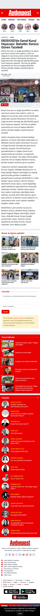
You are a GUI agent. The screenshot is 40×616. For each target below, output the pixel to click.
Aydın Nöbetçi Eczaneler (11, 560)
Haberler (4, 37)
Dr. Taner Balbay (17, 476)
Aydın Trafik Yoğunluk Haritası (13, 566)
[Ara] (38, 13)
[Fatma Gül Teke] (5, 514)
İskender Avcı (16, 484)
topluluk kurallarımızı (19, 318)
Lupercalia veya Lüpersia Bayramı (22, 506)
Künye (19, 584)
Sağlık (15, 582)
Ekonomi (23, 582)
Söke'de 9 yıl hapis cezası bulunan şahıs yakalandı (28, 248)
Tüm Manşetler (8, 571)
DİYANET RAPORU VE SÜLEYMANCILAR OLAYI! (19, 405)
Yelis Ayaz (14, 467)
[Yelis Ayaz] (5, 468)
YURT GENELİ (21, 20)
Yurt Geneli (19, 580)
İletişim (26, 584)
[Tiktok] (26, 554)
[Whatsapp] (33, 554)
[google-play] (28, 592)
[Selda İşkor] (5, 495)
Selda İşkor (15, 494)
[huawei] (20, 597)
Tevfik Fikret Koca (17, 449)
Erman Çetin (15, 530)
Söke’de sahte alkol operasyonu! (26, 281)
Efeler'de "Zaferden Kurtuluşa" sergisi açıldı (9, 248)
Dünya (5, 584)
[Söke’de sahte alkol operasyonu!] (30, 274)
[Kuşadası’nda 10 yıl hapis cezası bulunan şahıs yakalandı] (10, 274)
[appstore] (11, 592)
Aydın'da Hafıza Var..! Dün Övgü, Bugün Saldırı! (24, 488)
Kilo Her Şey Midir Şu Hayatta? (21, 460)
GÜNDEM (11, 20)
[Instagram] (16, 554)
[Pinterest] (13, 554)
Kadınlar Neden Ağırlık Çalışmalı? (22, 497)
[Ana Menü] (2, 13)
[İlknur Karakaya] (5, 504)
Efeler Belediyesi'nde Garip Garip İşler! (24, 533)
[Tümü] (37, 398)
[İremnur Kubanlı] (5, 459)
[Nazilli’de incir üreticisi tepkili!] (30, 258)
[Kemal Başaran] (5, 441)
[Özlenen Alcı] (5, 423)
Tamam (20, 613)
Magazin (31, 582)
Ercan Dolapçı (16, 402)
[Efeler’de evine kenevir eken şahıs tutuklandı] (10, 258)
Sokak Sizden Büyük (18, 469)
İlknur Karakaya (17, 503)
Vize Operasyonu (16, 433)
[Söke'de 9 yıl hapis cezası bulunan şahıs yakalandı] (30, 241)
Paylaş (6, 105)
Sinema (12, 584)
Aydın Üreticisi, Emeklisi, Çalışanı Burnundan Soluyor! (22, 415)
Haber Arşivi (7, 575)
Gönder (5, 312)
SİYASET (31, 20)
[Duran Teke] (5, 413)
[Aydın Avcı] (5, 432)
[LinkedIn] (20, 554)
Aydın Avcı (14, 431)
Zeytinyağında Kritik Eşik (19, 451)
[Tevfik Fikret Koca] (5, 450)
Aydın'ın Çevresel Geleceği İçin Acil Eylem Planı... (23, 442)
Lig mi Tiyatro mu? (17, 479)
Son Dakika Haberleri (10, 573)
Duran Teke (15, 411)
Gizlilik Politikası (8, 586)
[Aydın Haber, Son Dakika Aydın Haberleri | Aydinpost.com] (20, 13)
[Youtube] (23, 554)
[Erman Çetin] (5, 532)
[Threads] (30, 554)
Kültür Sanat (7, 582)
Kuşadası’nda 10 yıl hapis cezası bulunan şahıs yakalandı (9, 282)
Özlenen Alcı (15, 421)
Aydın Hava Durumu (10, 562)
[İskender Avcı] (5, 486)
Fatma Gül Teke (16, 512)
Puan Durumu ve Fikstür (11, 569)
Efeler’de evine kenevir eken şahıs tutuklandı (10, 265)
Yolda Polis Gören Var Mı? (20, 424)
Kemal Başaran (16, 439)
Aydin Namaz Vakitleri (11, 564)
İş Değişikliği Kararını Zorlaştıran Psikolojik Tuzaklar (22, 524)
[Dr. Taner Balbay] (5, 477)
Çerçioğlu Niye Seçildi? (19, 515)
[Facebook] (6, 554)
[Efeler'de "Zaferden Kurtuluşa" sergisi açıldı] (10, 241)
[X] (9, 554)
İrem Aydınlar (16, 520)
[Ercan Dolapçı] (5, 404)
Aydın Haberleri (8, 580)
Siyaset (27, 580)
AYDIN (3, 20)
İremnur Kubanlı (17, 458)
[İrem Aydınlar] (5, 523)
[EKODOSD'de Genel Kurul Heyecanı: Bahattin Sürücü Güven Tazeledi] (20, 90)
